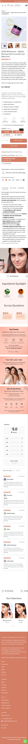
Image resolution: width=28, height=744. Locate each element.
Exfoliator (3, 672)
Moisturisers (7, 620)
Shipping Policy (5, 702)
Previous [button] (2, 29)
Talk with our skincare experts (15, 173)
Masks (3, 669)
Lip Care (3, 675)
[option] (14, 29)
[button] (14, 438)
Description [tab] (5, 188)
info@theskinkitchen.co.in (10, 721)
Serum (21, 620)
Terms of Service (5, 705)
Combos (3, 690)
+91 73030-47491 (7, 718)
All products (4, 693)
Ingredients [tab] (21, 188)
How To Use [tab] (13, 188)
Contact (3, 687)
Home (3, 11)
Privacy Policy (4, 700)
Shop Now (12, 1)
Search (3, 682)
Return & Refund (5, 708)
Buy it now (14, 146)
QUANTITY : (6, 128)
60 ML (19, 133)
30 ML (7, 133)
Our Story (3, 685)
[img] (4, 59)
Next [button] (25, 29)
